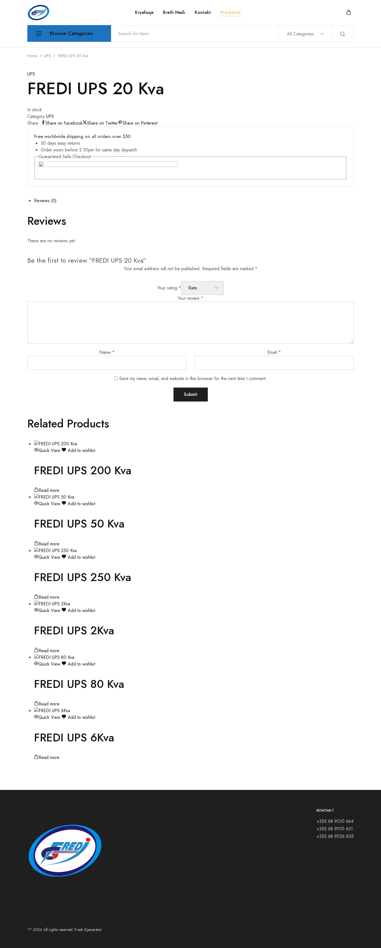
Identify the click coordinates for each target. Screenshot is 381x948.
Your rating (169, 288)
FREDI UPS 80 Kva (79, 684)
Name (107, 352)
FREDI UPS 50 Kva (79, 524)
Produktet (230, 12)
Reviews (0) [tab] (45, 200)
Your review (190, 298)
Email (274, 352)
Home (32, 56)
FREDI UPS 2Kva (74, 630)
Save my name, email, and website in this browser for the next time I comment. (193, 378)
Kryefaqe (144, 12)
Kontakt (203, 12)
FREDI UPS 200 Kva (82, 470)
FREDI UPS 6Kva (74, 737)
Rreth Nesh (174, 12)
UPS (47, 56)
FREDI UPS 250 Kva (82, 577)
